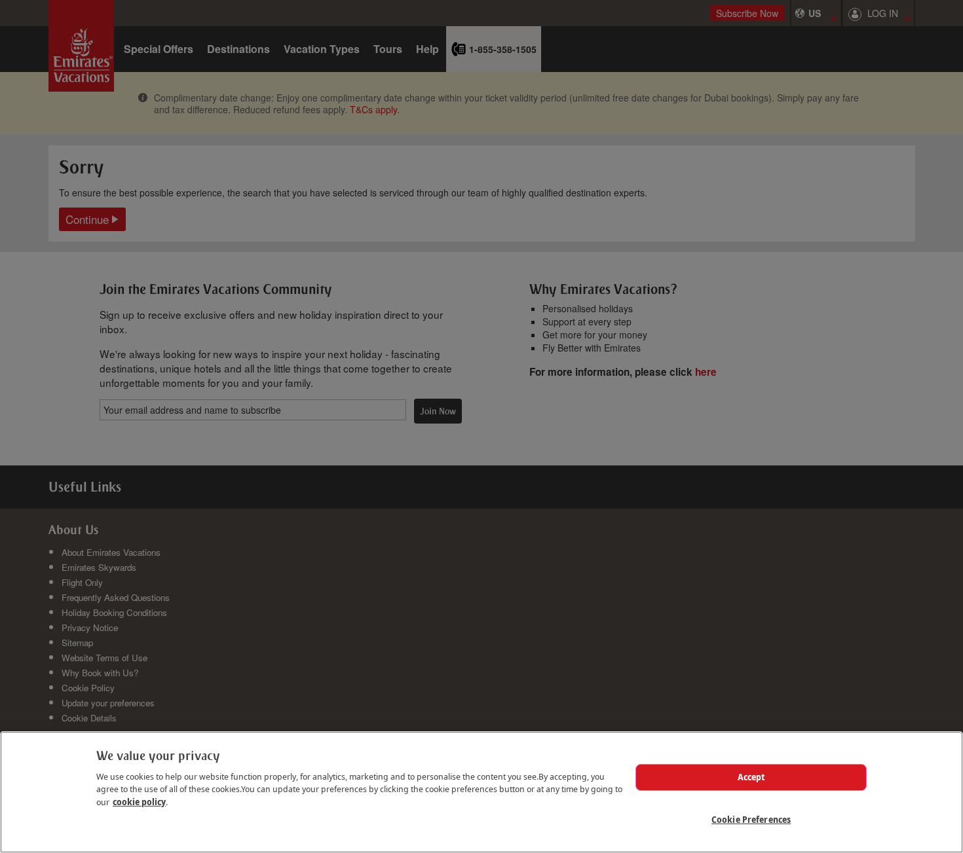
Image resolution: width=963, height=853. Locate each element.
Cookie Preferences (751, 820)
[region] (481, 792)
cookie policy (139, 802)
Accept (751, 777)
